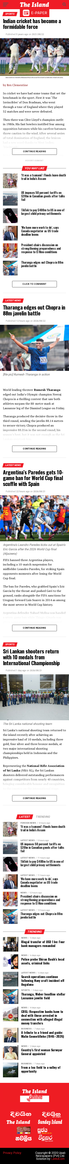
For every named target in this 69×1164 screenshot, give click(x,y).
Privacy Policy (12, 1153)
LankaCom (58, 1159)
